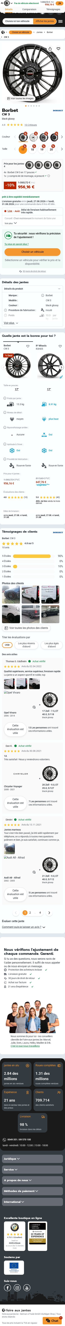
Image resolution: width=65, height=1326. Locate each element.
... (35, 912)
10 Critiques (30, 125)
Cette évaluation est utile (15, 729)
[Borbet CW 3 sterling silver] (33, 137)
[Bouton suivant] (49, 912)
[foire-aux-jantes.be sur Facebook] (7, 1287)
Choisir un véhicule (20, 32)
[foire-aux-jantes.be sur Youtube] (26, 1287)
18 (32, 149)
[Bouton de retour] (15, 912)
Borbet (50, 32)
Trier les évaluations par (16, 637)
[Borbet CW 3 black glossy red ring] (54, 137)
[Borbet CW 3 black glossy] (23, 137)
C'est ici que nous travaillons (25, 1046)
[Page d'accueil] (3, 32)
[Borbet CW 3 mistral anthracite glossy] (43, 137)
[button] (32, 289)
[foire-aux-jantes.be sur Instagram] (17, 1287)
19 (41, 149)
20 (51, 149)
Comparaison (29, 9)
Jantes (39, 32)
